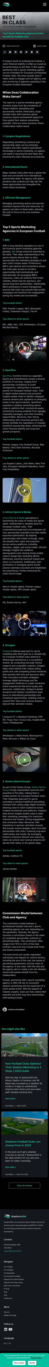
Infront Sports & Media (14, 518)
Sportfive (7, 375)
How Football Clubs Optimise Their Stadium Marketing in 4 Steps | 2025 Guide (23, 1067)
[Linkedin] (5, 1329)
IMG (14, 251)
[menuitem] (5, 1343)
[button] (5, 52)
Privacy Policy (36, 1358)
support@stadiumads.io (12, 1251)
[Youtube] (10, 1329)
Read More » (10, 1099)
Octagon (7, 651)
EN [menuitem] (5, 1343)
